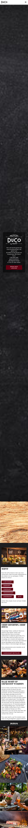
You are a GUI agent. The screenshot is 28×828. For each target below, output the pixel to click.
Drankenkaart (8, 593)
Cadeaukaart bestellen (11, 653)
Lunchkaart (7, 582)
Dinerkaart (7, 589)
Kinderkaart (7, 596)
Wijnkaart (6, 585)
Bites (19, 596)
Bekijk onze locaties (14, 267)
